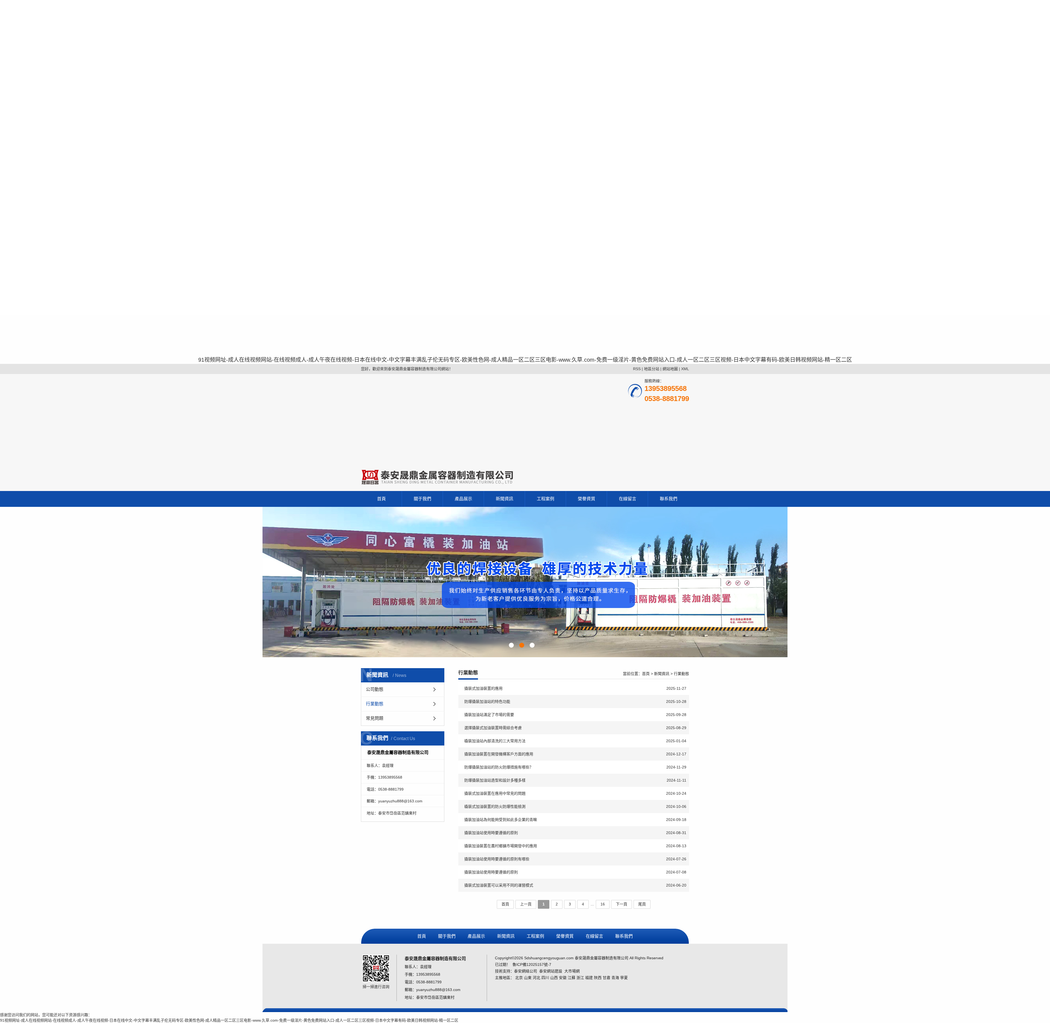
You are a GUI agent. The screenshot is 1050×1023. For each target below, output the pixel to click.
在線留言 (627, 498)
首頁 (381, 498)
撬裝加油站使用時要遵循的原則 (575, 833)
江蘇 (571, 977)
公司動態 (374, 689)
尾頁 (642, 904)
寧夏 (624, 977)
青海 (615, 977)
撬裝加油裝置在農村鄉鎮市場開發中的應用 (575, 846)
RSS (637, 369)
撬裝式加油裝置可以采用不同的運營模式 (575, 885)
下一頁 (621, 904)
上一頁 (526, 904)
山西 (554, 977)
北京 (519, 977)
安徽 (563, 977)
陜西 (598, 977)
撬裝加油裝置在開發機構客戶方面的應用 (575, 754)
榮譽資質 (586, 498)
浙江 (580, 977)
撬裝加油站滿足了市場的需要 (575, 714)
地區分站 (651, 369)
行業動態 (374, 704)
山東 (528, 977)
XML (685, 369)
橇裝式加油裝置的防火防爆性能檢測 (575, 806)
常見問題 (374, 718)
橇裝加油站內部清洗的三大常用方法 (575, 741)
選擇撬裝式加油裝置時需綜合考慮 (575, 728)
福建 (589, 977)
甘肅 (606, 977)
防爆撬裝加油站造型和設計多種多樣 (575, 780)
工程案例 (545, 498)
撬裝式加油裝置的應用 (575, 688)
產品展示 (463, 498)
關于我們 (422, 498)
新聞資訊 (504, 498)
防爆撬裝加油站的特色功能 (575, 701)
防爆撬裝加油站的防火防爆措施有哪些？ (575, 767)
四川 (545, 977)
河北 (536, 977)
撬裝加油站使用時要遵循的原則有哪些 (575, 859)
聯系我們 (668, 498)
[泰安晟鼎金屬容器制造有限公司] (525, 582)
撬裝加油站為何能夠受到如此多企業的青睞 (575, 819)
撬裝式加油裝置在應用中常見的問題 (575, 793)
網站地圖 (670, 369)
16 (602, 904)
